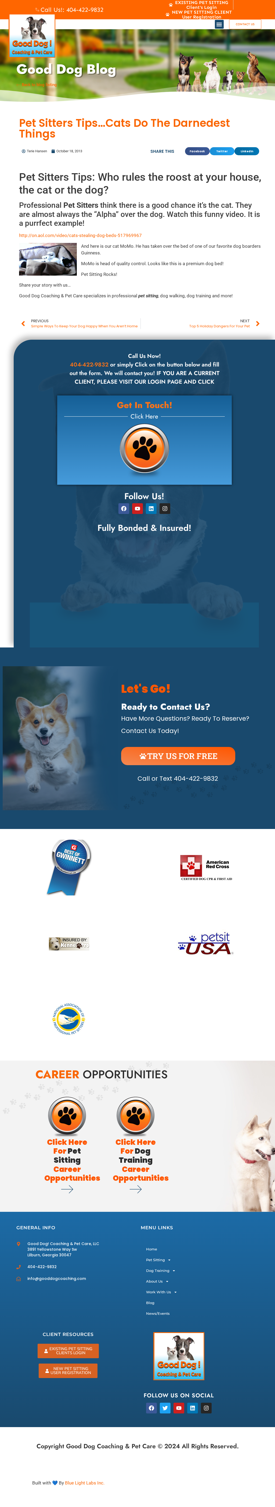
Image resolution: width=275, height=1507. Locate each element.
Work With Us (158, 1292)
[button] (219, 24)
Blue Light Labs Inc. (84, 1483)
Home (151, 1249)
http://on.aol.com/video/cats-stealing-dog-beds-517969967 (80, 235)
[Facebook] (123, 508)
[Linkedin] (151, 508)
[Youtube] (137, 508)
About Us (154, 1281)
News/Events (158, 1313)
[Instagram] (206, 1408)
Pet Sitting (155, 1260)
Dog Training (157, 1270)
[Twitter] (165, 1408)
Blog (150, 1303)
